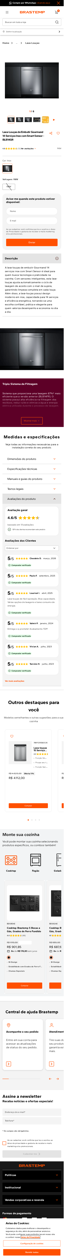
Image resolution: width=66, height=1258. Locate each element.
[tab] (28, 820)
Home (5, 42)
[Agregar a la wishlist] (58, 133)
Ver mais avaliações (14, 681)
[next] (57, 1079)
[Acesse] (51, 1063)
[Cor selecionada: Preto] (9, 957)
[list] (7, 12)
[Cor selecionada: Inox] (7, 168)
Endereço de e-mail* (15, 1112)
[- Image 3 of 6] (28, 119)
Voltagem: (10, 179)
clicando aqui (43, 3)
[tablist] (33, 818)
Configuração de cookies (31, 1243)
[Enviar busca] (57, 22)
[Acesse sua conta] (8, 1063)
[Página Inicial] (32, 1166)
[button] (34, 1143)
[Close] (58, 3)
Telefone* (9, 1121)
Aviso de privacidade (16, 1143)
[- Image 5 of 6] (45, 119)
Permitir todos (32, 1252)
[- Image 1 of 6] (11, 119)
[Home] (32, 12)
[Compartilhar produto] (51, 133)
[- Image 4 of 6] (37, 119)
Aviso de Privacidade (30, 1237)
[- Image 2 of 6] (19, 119)
